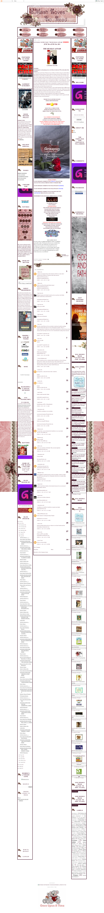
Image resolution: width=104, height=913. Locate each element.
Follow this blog (79, 193)
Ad (72, 821)
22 (67, 483)
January (22, 762)
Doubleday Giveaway (75, 831)
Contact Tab (80, 830)
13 (67, 402)
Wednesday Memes (82, 872)
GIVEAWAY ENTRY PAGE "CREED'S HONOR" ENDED (26, 681)
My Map (73, 683)
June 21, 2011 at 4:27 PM (43, 537)
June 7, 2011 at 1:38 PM (43, 311)
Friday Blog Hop (82, 834)
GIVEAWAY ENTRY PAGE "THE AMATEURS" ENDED (26, 661)
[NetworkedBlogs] (79, 191)
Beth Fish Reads (82, 621)
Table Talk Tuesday (81, 864)
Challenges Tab (74, 830)
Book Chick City (79, 595)
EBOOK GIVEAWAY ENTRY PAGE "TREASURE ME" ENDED (25, 576)
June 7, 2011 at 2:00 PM (43, 346)
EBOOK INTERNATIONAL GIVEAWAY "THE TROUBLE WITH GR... (25, 617)
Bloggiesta (73, 824)
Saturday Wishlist (82, 857)
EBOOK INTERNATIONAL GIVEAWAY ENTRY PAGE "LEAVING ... (25, 632)
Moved (19, 797)
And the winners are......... (25, 545)
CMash (73, 130)
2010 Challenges (74, 813)
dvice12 (39, 540)
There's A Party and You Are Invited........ (25, 585)
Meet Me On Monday (76, 847)
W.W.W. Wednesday (24, 707)
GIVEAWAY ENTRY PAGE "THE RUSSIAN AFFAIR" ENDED (25, 712)
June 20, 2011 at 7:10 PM (43, 461)
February (22, 760)
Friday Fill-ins (77, 835)
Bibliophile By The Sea (76, 458)
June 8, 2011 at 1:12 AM (43, 399)
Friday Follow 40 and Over (77, 837)
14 (67, 409)
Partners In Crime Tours (82, 852)
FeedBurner (81, 122)
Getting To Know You (81, 838)
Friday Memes (22, 579)
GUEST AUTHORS (21, 174)
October (22, 528)
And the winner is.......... (24, 581)
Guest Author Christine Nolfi (25, 573)
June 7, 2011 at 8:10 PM (43, 366)
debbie (38, 446)
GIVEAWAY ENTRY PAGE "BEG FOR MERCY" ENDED (25, 651)
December (22, 525)
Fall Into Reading (81, 832)
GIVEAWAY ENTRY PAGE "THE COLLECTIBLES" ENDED (25, 741)
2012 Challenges (81, 818)
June (21, 535)
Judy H (38, 392)
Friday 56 (74, 834)
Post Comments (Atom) (43, 552)
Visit (20, 382)
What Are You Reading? (77, 873)
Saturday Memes (81, 856)
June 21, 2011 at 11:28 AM (44, 510)
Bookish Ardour (79, 399)
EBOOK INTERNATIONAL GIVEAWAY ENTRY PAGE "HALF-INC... (25, 568)
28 (67, 540)
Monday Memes (23, 559)
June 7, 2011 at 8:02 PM (43, 355)
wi (85, 873)
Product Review (83, 853)
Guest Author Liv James (24, 614)
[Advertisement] (23, 824)
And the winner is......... (24, 625)
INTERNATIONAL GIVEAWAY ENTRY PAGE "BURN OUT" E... (26, 691)
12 (67, 392)
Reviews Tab (75, 856)
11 (67, 380)
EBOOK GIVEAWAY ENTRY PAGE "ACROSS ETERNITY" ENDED (25, 750)
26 (67, 523)
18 (67, 445)
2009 (20, 766)
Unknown (74, 132)
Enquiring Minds (83, 831)
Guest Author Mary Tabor (25, 603)
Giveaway (40, 260)
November (22, 526)
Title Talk (79, 867)
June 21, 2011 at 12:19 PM (43, 520)
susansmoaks (39, 464)
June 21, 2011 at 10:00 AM (44, 480)
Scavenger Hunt (74, 859)
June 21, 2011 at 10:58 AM (44, 502)
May (21, 755)
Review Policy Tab (83, 854)
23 (67, 495)
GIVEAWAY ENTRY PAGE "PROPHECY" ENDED (25, 730)
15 (67, 418)
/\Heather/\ (39, 472)
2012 (20, 521)
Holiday (80, 843)
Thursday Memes (23, 635)
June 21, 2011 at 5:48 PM (43, 544)
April (21, 756)
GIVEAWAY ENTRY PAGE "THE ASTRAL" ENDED (25, 548)
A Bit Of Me (22, 620)
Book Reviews (81, 825)
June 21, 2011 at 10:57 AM (44, 492)
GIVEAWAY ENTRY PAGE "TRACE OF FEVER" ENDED (25, 593)
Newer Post (36, 549)
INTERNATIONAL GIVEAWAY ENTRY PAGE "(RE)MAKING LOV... (26, 607)
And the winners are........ (24, 554)
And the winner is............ (24, 537)
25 (67, 513)
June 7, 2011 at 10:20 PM (43, 377)
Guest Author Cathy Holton (25, 539)
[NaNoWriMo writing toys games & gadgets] (79, 390)
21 (67, 472)
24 (67, 505)
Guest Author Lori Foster (25, 590)
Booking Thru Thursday (78, 827)
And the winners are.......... (25, 685)
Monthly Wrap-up (77, 850)
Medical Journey (82, 846)
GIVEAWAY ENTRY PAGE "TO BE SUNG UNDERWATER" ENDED (26, 641)
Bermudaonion (83, 775)
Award (84, 821)
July (21, 534)
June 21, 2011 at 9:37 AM (43, 469)
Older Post (68, 549)
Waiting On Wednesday (78, 870)
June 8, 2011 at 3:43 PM (43, 425)
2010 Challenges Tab (82, 813)
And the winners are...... (24, 550)
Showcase (79, 859)
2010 (20, 764)
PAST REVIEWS (21, 179)
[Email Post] (48, 259)
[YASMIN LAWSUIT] (52, 911)
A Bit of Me (81, 820)
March (21, 758)
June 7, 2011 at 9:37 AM (43, 280)
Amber (38, 272)
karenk (38, 369)
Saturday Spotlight (75, 857)
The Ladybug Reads (77, 429)
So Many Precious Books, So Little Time (78, 469)
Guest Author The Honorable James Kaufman (25, 737)
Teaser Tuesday (23, 552)
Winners (75, 875)
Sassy (38, 324)
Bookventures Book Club (76, 828)
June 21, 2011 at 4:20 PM (43, 528)
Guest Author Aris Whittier (25, 746)
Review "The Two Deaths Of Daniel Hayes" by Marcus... (25, 658)
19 (67, 454)
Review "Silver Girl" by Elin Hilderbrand (25, 664)
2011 (20, 523)
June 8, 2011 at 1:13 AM (43, 406)
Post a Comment (37, 547)
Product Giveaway (76, 853)
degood (38, 484)
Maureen (39, 429)
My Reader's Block (82, 535)
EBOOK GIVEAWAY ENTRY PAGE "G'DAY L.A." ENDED (26, 721)
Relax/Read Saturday (76, 854)
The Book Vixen (79, 740)
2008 (20, 768)
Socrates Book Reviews (80, 394)
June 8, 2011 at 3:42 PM (43, 416)
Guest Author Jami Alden (25, 647)
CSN (84, 830)
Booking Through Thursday (25, 583)
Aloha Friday (77, 821)
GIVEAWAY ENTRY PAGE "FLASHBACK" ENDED (25, 557)
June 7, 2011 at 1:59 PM (43, 335)
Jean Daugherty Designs (26, 505)
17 (67, 437)
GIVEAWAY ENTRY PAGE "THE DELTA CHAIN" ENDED (25, 674)
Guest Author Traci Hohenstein (26, 687)
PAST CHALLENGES (22, 178)
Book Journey (74, 447)
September (22, 530)
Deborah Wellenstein (41, 513)
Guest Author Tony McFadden (26, 719)
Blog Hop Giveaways (77, 822)
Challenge (83, 828)
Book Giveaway (79, 824)
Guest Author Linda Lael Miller (26, 679)
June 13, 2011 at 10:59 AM (44, 442)
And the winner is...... (24, 571)
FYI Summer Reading (24, 696)
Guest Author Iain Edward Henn (26, 670)
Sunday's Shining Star (24, 561)
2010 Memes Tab (76, 814)
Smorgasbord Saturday (81, 860)
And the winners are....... (24, 622)
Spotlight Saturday (74, 861)
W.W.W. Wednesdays (24, 596)
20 (67, 464)
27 (67, 531)
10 (67, 369)
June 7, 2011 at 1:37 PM (43, 301)
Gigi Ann (39, 293)
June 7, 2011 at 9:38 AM (43, 290)
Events (74, 832)
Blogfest (83, 822)
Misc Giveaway (74, 849)
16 (67, 428)
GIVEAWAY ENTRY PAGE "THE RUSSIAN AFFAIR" (51, 42)
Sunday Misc (81, 861)
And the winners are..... (24, 655)
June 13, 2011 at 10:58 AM (44, 434)
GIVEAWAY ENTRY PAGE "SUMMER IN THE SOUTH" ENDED (26, 543)
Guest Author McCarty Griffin (25, 565)
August (21, 532)
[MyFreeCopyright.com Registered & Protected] (52, 884)
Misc (83, 847)
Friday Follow (84, 835)
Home (52, 549)
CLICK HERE (25, 109)
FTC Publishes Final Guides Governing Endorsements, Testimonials (24, 405)
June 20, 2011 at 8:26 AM (43, 451)
